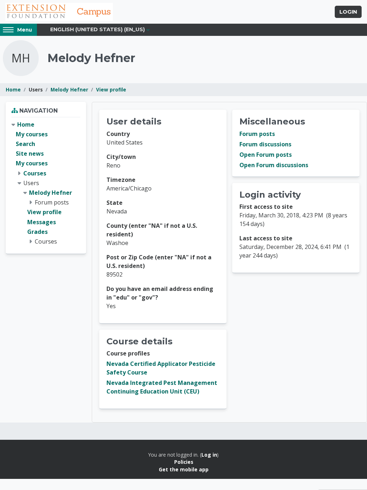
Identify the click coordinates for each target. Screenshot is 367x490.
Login (348, 12)
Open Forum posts (265, 155)
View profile (111, 89)
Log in (209, 454)
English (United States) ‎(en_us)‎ (97, 29)
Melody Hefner (69, 89)
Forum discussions (265, 144)
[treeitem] (45, 183)
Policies (183, 461)
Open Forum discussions (273, 165)
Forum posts (257, 134)
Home (13, 89)
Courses (34, 173)
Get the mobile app (184, 469)
